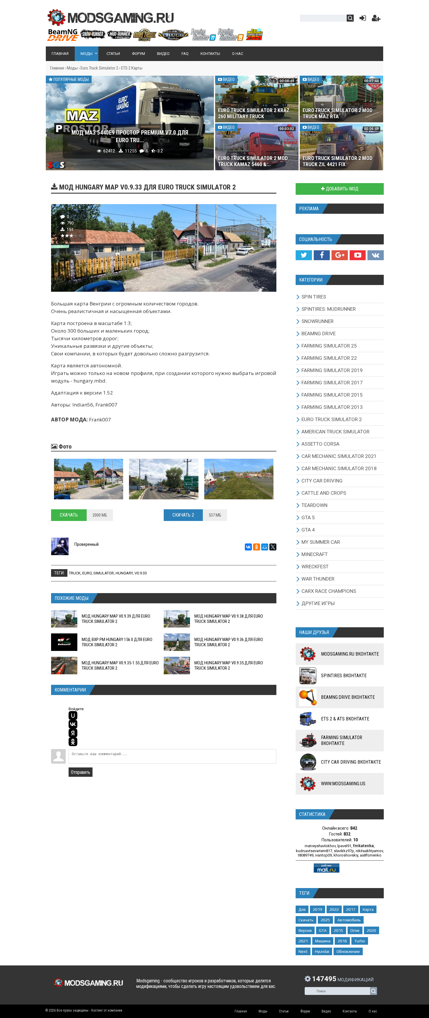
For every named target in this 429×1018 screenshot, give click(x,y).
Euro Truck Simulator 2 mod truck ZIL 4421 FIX (337, 161)
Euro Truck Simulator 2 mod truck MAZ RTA (337, 113)
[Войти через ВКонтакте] (73, 724)
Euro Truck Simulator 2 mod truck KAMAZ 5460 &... (253, 161)
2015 (338, 930)
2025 (325, 920)
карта (368, 909)
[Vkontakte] (375, 255)
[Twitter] (304, 255)
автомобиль (349, 920)
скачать (306, 920)
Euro (87, 573)
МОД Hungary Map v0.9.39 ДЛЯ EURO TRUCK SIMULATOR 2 (116, 619)
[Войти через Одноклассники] (73, 741)
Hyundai (322, 951)
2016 (342, 941)
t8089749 (305, 855)
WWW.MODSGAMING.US (343, 783)
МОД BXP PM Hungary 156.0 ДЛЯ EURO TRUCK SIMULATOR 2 (117, 642)
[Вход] (361, 19)
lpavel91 (344, 846)
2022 (334, 909)
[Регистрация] (376, 19)
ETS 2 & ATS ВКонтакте (345, 719)
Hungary (124, 573)
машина (322, 941)
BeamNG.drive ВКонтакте (348, 697)
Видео (228, 79)
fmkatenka (363, 845)
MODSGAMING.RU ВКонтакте (350, 654)
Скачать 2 (183, 515)
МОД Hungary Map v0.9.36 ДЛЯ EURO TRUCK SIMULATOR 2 (228, 642)
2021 (303, 941)
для (302, 909)
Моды (72, 68)
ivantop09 (323, 855)
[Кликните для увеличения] (88, 479)
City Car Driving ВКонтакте (351, 762)
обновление (348, 951)
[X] (272, 546)
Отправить (80, 772)
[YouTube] (358, 255)
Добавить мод (341, 189)
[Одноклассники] (256, 546)
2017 (350, 909)
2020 (371, 930)
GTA (323, 930)
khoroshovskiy (346, 855)
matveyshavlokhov (320, 846)
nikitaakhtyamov (369, 851)
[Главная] (154, 39)
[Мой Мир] (264, 546)
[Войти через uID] (73, 715)
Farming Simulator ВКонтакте (341, 740)
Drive (355, 930)
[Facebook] (322, 255)
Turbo (359, 941)
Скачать (69, 515)
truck (75, 573)
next (303, 951)
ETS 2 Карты (131, 68)
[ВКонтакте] (248, 546)
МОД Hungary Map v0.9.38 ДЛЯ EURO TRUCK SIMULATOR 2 (228, 619)
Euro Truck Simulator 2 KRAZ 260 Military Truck (254, 113)
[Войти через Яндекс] (73, 733)
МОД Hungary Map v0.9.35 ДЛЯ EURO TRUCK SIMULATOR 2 (228, 665)
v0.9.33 (141, 573)
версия (305, 930)
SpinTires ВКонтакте (344, 675)
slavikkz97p (344, 851)
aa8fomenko (370, 855)
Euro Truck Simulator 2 (99, 68)
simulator (103, 573)
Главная (57, 68)
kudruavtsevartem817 (314, 851)
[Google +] (340, 255)
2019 (317, 909)
